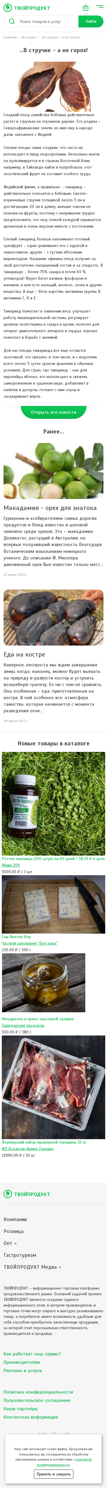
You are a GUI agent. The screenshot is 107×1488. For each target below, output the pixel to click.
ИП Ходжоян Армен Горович (28, 1148)
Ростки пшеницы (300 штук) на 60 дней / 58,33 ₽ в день (53, 858)
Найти (91, 21)
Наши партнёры (21, 1409)
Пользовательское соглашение (37, 1400)
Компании (15, 1219)
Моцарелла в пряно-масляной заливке (38, 1018)
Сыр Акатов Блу (16, 936)
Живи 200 (11, 865)
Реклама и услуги (23, 1371)
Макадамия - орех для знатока (50, 508)
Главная (10, 37)
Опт (8, 1243)
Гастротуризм (20, 1255)
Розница (13, 1231)
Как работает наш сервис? (32, 1354)
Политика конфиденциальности (38, 1392)
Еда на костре (24, 654)
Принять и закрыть (54, 1474)
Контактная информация (31, 1417)
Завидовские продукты (23, 1025)
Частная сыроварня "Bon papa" (29, 943)
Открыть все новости (53, 412)
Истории (28, 37)
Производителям (22, 1362)
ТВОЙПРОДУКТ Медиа (30, 1267)
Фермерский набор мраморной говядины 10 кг (44, 1142)
